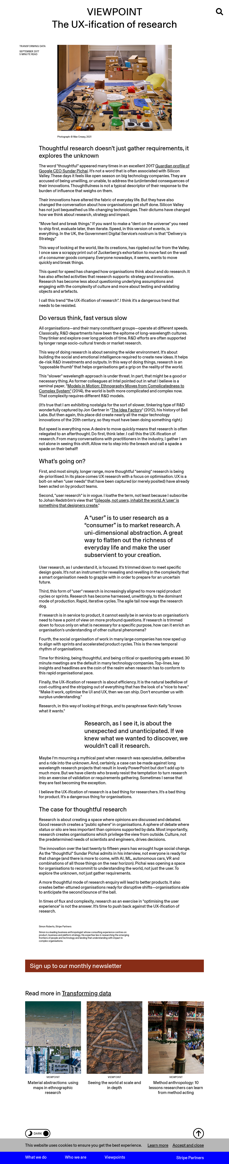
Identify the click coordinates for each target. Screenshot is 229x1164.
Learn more (158, 1145)
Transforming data (86, 993)
